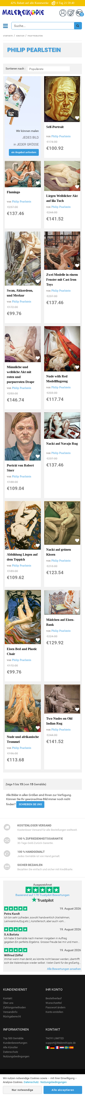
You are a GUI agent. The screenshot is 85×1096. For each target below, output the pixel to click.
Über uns (8, 1002)
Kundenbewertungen (15, 1042)
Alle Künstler (10, 1047)
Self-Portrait (55, 127)
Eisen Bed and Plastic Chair (22, 651)
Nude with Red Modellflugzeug (57, 379)
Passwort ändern (55, 1007)
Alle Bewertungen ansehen (64, 968)
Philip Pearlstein (61, 136)
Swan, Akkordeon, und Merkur (20, 293)
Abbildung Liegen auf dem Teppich (22, 557)
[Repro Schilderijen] (62, 1047)
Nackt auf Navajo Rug (62, 443)
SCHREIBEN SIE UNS (30, 804)
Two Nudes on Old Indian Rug (59, 721)
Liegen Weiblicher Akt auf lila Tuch (62, 198)
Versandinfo (10, 1011)
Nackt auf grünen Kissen (58, 552)
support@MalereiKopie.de (61, 1042)
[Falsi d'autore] (48, 1047)
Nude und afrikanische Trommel (23, 739)
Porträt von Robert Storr (20, 468)
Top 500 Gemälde (13, 1038)
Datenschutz (10, 1051)
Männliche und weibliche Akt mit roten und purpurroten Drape (20, 374)
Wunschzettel (54, 1002)
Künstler (20, 36)
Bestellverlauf (54, 998)
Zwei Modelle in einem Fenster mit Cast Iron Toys (62, 279)
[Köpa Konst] (67, 1047)
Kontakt (7, 998)
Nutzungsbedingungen (16, 1056)
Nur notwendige (22, 1089)
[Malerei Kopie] (52, 1047)
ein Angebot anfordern (23, 152)
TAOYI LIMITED (55, 1038)
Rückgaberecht (12, 1016)
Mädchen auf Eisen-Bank (60, 622)
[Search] (78, 25)
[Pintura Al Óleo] (71, 1047)
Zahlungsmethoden (14, 1007)
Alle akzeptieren (63, 1089)
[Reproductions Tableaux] (57, 1047)
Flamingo (13, 192)
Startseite (8, 36)
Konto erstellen (54, 1011)
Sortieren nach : (15, 68)
